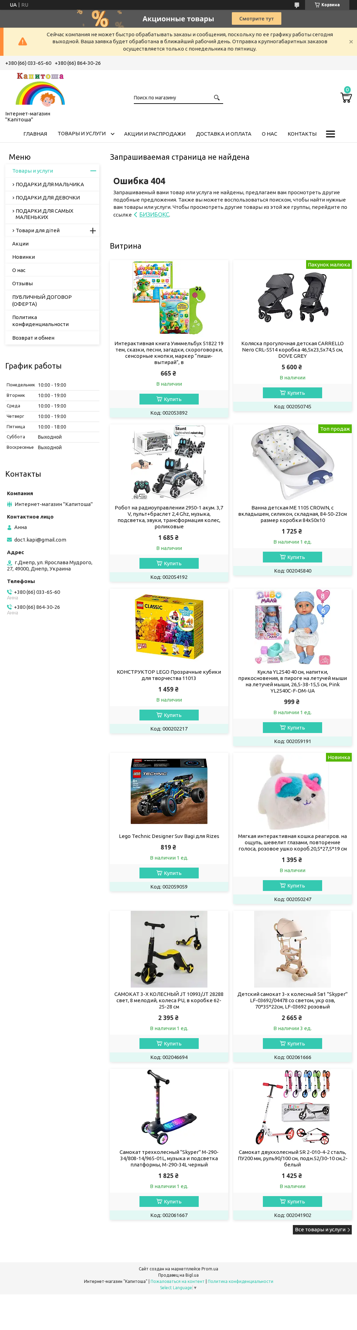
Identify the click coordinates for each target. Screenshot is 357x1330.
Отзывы (22, 283)
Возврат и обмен (33, 338)
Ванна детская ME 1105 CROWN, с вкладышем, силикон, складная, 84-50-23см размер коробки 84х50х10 (292, 514)
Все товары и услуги (320, 1229)
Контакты (302, 134)
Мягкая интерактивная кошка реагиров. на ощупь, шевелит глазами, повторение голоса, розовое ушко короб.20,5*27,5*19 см (292, 842)
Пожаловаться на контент (178, 1281)
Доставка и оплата (223, 134)
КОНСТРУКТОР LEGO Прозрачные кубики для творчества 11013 (169, 675)
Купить (173, 399)
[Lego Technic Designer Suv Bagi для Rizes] (169, 791)
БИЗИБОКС (154, 214)
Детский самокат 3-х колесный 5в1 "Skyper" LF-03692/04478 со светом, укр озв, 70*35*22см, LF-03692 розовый (292, 1000)
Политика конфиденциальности (40, 320)
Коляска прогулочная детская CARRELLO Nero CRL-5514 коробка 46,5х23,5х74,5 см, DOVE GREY (292, 349)
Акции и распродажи (154, 134)
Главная (35, 134)
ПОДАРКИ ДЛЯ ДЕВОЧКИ (48, 198)
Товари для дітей (38, 230)
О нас (269, 134)
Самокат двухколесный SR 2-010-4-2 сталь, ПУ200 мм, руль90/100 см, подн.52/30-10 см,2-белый (293, 1158)
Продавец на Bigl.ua (178, 1275)
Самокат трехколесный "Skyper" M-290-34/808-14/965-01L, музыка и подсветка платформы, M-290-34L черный (169, 1158)
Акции (20, 244)
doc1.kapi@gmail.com (40, 540)
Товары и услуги (82, 133)
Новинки (23, 257)
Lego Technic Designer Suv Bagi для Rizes (169, 836)
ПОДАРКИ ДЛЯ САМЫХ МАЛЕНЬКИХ (44, 214)
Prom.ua (210, 1269)
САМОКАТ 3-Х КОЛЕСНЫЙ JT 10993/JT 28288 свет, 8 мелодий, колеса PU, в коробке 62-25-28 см (168, 1000)
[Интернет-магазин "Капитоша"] (40, 89)
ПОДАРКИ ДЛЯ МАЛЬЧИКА (50, 184)
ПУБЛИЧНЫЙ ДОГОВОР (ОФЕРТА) (42, 300)
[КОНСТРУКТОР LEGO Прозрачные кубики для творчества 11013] (169, 627)
